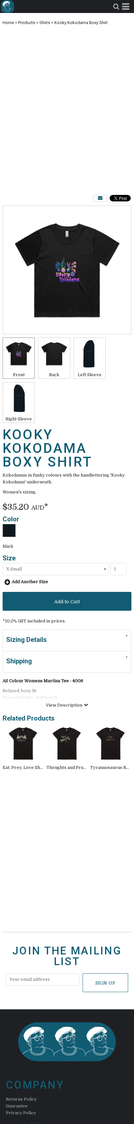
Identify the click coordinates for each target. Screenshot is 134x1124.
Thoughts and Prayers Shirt (75, 767)
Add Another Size (30, 581)
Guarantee (17, 1106)
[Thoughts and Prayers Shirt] (67, 743)
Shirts (44, 22)
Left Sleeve (89, 374)
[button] (116, 6)
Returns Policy (21, 1099)
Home (8, 22)
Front (19, 374)
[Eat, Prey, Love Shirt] (23, 743)
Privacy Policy (21, 1112)
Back (54, 374)
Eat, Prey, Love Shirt (24, 767)
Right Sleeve (19, 418)
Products (26, 22)
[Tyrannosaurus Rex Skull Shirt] (110, 743)
